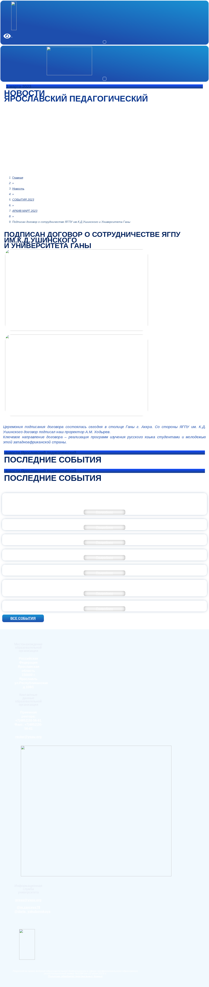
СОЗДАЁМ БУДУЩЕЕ (104, 521)
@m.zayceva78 (28, 907)
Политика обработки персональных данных (75, 976)
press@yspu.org (28, 900)
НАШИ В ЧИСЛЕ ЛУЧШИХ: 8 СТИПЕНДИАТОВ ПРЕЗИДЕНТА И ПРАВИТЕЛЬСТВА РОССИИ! (104, 537)
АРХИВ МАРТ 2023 (24, 210)
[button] (104, 42)
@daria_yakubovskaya (32, 911)
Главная (17, 177)
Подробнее (104, 512)
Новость (18, 188)
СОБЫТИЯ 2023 (23, 199)
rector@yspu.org (28, 737)
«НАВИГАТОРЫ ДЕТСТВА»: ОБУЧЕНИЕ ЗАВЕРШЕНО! (104, 603)
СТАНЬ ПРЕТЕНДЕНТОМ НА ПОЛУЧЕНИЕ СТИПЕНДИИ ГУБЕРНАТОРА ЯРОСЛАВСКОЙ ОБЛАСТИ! (105, 552)
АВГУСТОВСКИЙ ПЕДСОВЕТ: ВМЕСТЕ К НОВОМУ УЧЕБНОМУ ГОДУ (104, 567)
